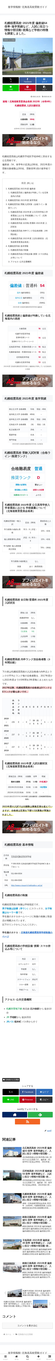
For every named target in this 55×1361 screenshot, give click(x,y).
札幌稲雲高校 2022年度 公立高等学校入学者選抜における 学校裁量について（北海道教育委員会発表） (29, 215)
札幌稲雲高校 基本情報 (18, 246)
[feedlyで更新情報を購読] (40, 1114)
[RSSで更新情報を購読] (27, 1121)
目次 (23, 183)
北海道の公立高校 (12, 1080)
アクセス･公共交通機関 (21, 262)
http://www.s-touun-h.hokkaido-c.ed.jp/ (26, 885)
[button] (44, 88)
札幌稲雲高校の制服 (19, 250)
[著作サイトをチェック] (14, 1114)
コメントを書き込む (27, 1325)
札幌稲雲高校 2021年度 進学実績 (22, 200)
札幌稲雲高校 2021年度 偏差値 (21, 189)
